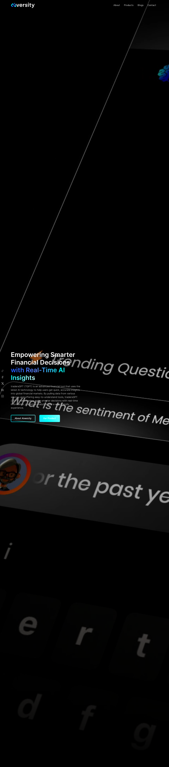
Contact (152, 5)
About (117, 5)
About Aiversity (23, 418)
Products (129, 5)
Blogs (141, 5)
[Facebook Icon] (2, 377)
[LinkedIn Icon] (2, 390)
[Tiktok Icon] (2, 371)
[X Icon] (2, 383)
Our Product (49, 418)
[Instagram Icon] (2, 396)
